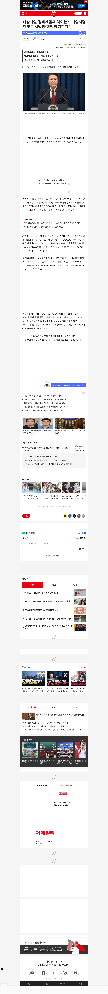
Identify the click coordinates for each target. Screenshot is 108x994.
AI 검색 (78, 13)
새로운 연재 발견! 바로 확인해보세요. (53, 183)
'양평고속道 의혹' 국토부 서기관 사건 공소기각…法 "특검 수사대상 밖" (53, 223)
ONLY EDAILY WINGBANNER (54, 13)
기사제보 (45, 984)
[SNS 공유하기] (84, 39)
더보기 (81, 667)
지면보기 (28, 984)
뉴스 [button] (33, 585)
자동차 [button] (75, 707)
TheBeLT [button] (54, 707)
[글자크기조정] (80, 39)
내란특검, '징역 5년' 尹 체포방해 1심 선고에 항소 (44, 227)
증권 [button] (54, 585)
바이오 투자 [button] (33, 707)
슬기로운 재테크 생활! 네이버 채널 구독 (53, 180)
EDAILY (23, 13)
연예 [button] (75, 585)
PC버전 (79, 984)
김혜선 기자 (36, 38)
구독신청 (62, 984)
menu (85, 13)
